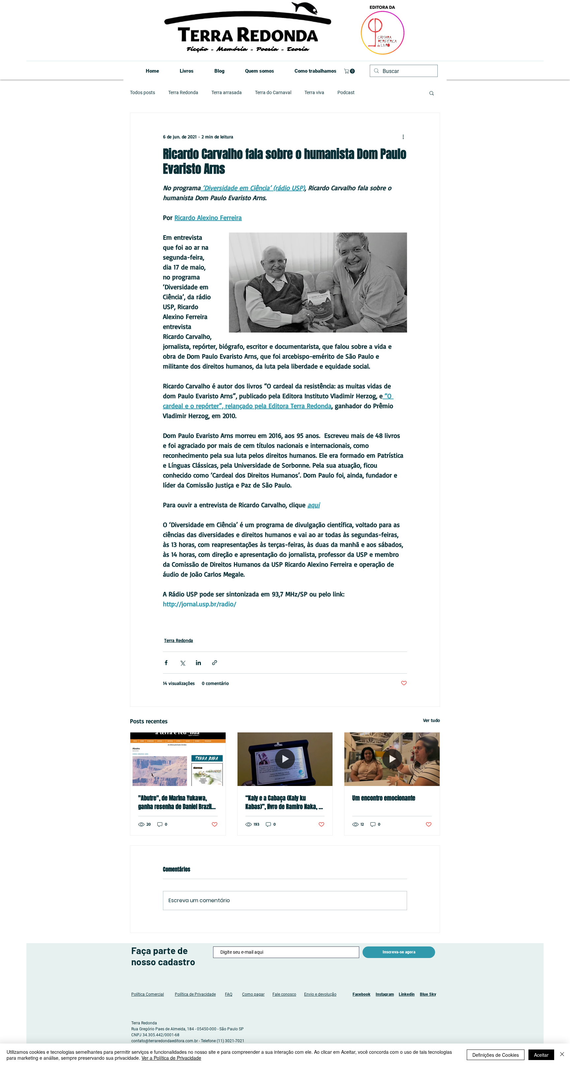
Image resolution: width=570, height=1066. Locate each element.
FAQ (228, 994)
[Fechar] (562, 1055)
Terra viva (314, 92)
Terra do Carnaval (273, 92)
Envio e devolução (320, 994)
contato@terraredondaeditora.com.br (164, 1041)
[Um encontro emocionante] (392, 759)
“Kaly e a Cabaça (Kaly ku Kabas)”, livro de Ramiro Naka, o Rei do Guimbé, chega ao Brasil (283, 802)
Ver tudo (431, 720)
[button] (350, 71)
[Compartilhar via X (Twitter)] (182, 662)
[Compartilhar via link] (214, 662)
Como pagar (253, 994)
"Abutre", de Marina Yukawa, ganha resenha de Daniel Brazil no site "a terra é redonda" (174, 802)
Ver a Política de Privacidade (171, 1057)
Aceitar (541, 1054)
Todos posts (142, 92)
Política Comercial (147, 994)
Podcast (346, 92)
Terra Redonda (183, 92)
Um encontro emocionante (383, 798)
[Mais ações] (403, 137)
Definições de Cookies (495, 1054)
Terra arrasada (226, 92)
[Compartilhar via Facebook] (166, 662)
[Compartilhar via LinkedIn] (198, 662)
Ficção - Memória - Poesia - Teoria (247, 49)
